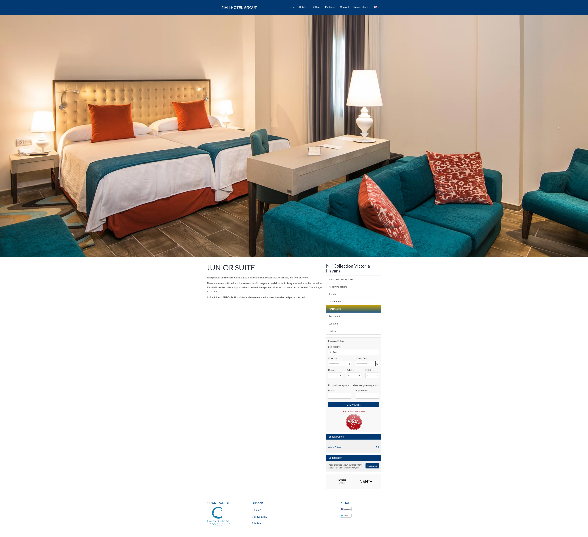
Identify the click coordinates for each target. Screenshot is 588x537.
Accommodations (338, 286)
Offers (316, 7)
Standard (333, 294)
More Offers (334, 447)
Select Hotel (334, 346)
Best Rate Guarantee (354, 411)
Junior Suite (335, 308)
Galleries (330, 7)
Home (291, 7)
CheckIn (332, 358)
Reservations (361, 7)
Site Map (257, 523)
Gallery (332, 330)
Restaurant (334, 316)
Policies (256, 510)
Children (369, 369)
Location (333, 323)
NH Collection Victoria (341, 279)
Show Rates (354, 404)
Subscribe (372, 465)
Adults (350, 369)
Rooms (331, 369)
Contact (344, 7)
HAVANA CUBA (354, 481)
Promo (331, 390)
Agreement (362, 390)
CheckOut (361, 358)
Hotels (303, 7)
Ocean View (335, 301)
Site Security (259, 516)
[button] (29, 128)
